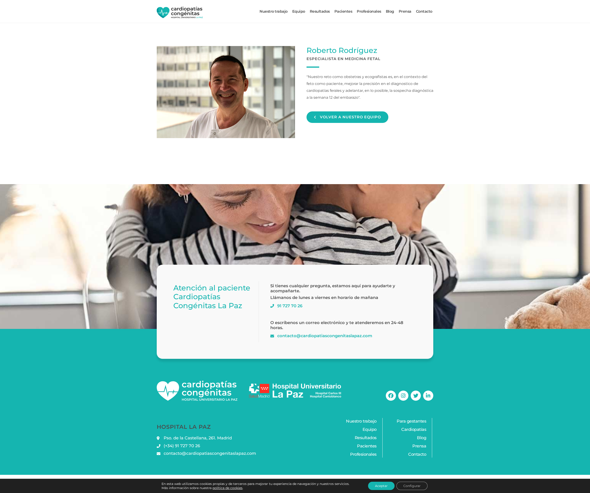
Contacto (424, 11)
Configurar (412, 486)
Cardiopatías (413, 429)
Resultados (320, 11)
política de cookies (227, 488)
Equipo (298, 11)
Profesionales (369, 11)
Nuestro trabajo (274, 11)
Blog (390, 11)
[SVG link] (180, 12)
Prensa (405, 11)
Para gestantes (411, 421)
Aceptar (381, 486)
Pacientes (343, 11)
